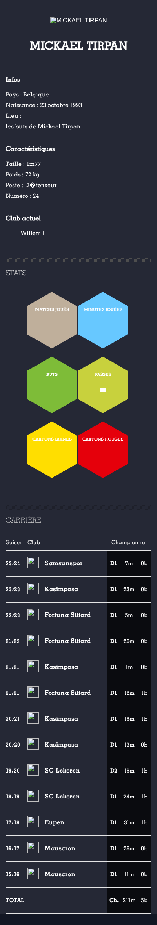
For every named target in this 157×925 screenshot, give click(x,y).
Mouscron (60, 848)
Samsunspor (64, 563)
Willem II (34, 233)
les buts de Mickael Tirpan (43, 126)
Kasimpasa (61, 589)
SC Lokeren (62, 770)
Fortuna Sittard (68, 615)
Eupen (54, 822)
